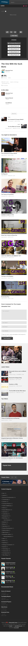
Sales (3, 538)
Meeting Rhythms (8, 536)
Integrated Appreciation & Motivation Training (12, 438)
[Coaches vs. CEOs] (4, 386)
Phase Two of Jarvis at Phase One (9, 235)
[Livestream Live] (3, 573)
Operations (5, 526)
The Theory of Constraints (7, 194)
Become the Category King (15, 377)
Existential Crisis (5, 612)
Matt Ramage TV (9, 580)
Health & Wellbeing (6, 505)
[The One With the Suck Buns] (14, 145)
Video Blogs (5, 554)
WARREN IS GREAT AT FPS (7, 214)
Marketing (4, 517)
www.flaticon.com (18, 625)
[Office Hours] (3, 577)
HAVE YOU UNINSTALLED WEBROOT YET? (11, 255)
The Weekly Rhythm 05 (14, 54)
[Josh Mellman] (3, 103)
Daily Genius (4, 607)
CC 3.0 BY (16, 627)
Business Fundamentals (8, 497)
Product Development (7, 528)
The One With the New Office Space (17, 390)
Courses (4, 501)
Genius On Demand (5, 591)
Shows (4, 540)
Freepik (10, 625)
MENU (3, 5)
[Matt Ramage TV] (3, 582)
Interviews (4, 511)
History (4, 507)
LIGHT (2, 11)
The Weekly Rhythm (6, 596)
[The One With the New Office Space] (4, 393)
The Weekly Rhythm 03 (14, 49)
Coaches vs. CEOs (13, 384)
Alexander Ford (9, 70)
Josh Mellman (8, 102)
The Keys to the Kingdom (7, 276)
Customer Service (6, 503)
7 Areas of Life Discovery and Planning (10, 418)
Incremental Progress (6, 601)
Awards (4, 495)
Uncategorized (5, 552)
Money (4, 524)
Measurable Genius (13, 622)
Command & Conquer (10, 562)
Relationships (5, 530)
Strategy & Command (7, 544)
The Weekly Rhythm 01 (14, 43)
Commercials (5, 499)
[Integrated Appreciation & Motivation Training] (14, 429)
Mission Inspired (9, 567)
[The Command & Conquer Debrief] (14, 120)
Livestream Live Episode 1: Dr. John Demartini (12, 458)
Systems (11, 82)
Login (25, 5)
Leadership (5, 513)
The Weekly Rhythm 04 (14, 52)
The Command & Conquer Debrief (9, 153)
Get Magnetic (4, 173)
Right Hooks (5, 532)
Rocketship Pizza (5, 296)
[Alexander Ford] (3, 94)
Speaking (4, 542)
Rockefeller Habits (6, 534)
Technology (16, 82)
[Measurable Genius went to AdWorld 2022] (4, 373)
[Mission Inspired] (3, 568)
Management (5, 515)
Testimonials (5, 550)
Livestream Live (9, 571)
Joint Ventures (7, 520)
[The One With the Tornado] (14, 127)
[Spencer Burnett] (3, 98)
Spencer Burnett (9, 98)
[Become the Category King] (4, 380)
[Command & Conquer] (3, 564)
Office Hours (8, 576)
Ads (3, 493)
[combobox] (18, 2)
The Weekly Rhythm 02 (14, 46)
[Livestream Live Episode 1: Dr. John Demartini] (14, 449)
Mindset (4, 522)
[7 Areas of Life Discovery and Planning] (14, 410)
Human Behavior (6, 509)
